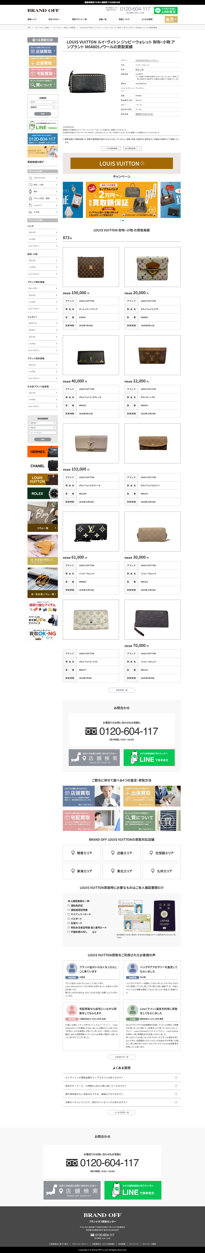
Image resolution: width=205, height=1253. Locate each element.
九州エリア (164, 871)
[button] (120, 220)
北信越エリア (164, 853)
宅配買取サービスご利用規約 (103, 1244)
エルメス (32, 232)
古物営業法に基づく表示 (58, 1244)
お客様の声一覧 (121, 1056)
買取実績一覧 (121, 690)
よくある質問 (147, 19)
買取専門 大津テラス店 (144, 114)
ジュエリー (32, 316)
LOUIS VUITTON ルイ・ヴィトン (147, 60)
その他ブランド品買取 (38, 386)
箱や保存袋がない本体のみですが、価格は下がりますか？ (94, 1094)
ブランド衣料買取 (36, 358)
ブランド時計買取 (36, 282)
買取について (124, 19)
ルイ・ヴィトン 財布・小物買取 (64, 27)
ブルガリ (32, 329)
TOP (29, 27)
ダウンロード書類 (149, 1244)
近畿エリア (124, 853)
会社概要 (121, 1244)
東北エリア (124, 871)
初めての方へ (54, 19)
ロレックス (33, 288)
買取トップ (31, 19)
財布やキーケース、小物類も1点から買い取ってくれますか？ (96, 1085)
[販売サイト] (171, 19)
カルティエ (33, 323)
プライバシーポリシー (80, 1244)
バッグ (30, 226)
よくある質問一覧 (121, 1112)
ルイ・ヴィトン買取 (42, 27)
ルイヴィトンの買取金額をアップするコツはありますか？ (94, 1077)
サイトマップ (134, 1244)
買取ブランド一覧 (79, 19)
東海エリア (84, 871)
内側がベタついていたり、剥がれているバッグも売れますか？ (96, 1102)
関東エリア (84, 853)
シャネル (32, 239)
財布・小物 (32, 254)
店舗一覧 (103, 19)
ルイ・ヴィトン (34, 245)
